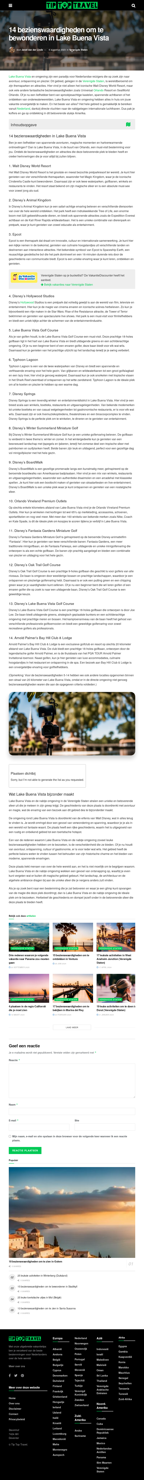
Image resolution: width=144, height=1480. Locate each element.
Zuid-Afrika (125, 1399)
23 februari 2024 (62, 1015)
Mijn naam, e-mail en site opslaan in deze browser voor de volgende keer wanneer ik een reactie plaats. (69, 1138)
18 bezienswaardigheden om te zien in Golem (35, 1261)
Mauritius (124, 1372)
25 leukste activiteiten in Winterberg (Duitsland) (42, 1275)
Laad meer (72, 1027)
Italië (55, 1418)
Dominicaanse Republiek (105, 1430)
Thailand (102, 1381)
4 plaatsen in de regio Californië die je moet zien (27, 1008)
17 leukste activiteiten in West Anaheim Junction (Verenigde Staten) (114, 959)
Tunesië (123, 1394)
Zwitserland (82, 1405)
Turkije (79, 1385)
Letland (57, 1428)
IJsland (57, 1412)
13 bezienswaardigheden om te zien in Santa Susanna (47, 1308)
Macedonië (59, 1439)
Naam (13, 1104)
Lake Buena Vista (20, 76)
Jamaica (101, 1438)
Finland (57, 1386)
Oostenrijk (81, 1348)
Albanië (57, 1349)
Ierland (57, 1407)
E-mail (14, 1120)
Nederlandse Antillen (104, 1450)
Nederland (23, 108)
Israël (100, 1354)
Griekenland (60, 1396)
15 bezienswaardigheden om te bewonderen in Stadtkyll (47, 1286)
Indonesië (103, 1349)
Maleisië (101, 1365)
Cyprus (57, 1370)
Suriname (80, 1436)
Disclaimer (15, 1408)
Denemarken (60, 1375)
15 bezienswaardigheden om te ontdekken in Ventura (71, 957)
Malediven (103, 1359)
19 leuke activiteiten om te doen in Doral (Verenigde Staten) (116, 1008)
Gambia (123, 1351)
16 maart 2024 (18, 1015)
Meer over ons (17, 1366)
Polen (78, 1354)
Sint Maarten (104, 1462)
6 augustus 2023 (57, 49)
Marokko (124, 1367)
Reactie (14, 1060)
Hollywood (27, 302)
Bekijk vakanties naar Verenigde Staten (68, 284)
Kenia (122, 1362)
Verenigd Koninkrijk (81, 1392)
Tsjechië (80, 1380)
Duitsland (58, 1381)
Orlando (99, 90)
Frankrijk (58, 1391)
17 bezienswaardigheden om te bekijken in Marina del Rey (71, 1008)
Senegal (123, 1378)
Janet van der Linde (32, 49)
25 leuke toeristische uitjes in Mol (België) (39, 1297)
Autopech (58, 1455)
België (56, 1359)
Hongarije (58, 1402)
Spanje (79, 1375)
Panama (101, 1457)
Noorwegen (81, 1343)
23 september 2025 (20, 967)
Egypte (123, 1346)
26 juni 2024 (60, 963)
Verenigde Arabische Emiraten (103, 1389)
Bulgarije (58, 1365)
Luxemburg (59, 1433)
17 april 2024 (105, 967)
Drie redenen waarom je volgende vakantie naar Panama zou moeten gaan (29, 959)
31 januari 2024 (106, 1015)
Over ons (14, 1403)
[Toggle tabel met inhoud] (129, 124)
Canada (101, 1418)
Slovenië (80, 1370)
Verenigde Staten (78, 49)
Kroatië (57, 1423)
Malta (56, 1444)
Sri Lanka (102, 1375)
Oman (100, 1370)
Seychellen (125, 1383)
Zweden (79, 1400)
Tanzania (124, 1388)
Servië (78, 1364)
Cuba (100, 1424)
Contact (13, 1414)
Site (77, 1120)
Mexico (101, 1443)
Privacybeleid (17, 1419)
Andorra (57, 1354)
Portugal (80, 1359)
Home (12, 1398)
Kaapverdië (125, 1357)
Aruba (78, 1430)
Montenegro (60, 1449)
